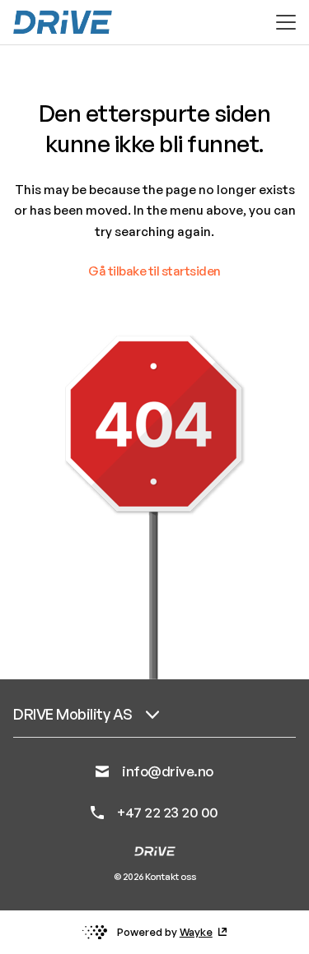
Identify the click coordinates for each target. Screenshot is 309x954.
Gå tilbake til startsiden (154, 271)
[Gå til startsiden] (62, 22)
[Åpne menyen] (285, 22)
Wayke (196, 931)
